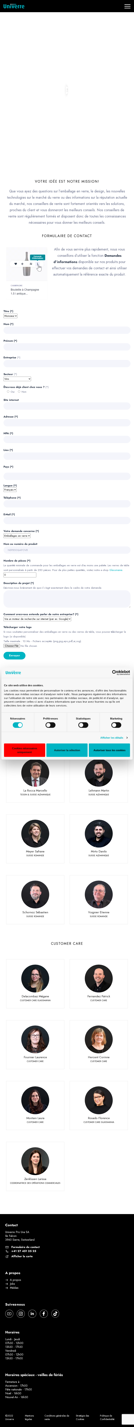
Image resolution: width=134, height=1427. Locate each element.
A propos (15, 1280)
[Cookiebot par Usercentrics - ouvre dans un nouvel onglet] (114, 672)
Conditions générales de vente (56, 1417)
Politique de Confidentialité (107, 1417)
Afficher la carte (22, 1256)
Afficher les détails (111, 737)
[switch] (50, 725)
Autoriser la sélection (67, 750)
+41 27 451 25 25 (23, 1251)
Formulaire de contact (25, 1247)
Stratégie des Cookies (82, 1417)
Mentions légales (29, 1417)
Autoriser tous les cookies (109, 750)
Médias (14, 1288)
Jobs (12, 1284)
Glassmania (115, 570)
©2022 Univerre (9, 1417)
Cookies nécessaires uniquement (24, 750)
